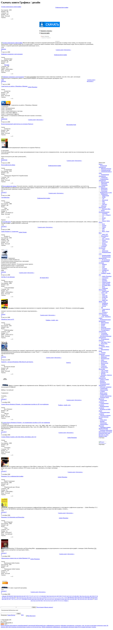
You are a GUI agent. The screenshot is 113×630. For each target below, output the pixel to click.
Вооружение (104, 363)
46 (80, 596)
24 (20, 597)
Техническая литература (103, 166)
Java (103, 230)
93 (80, 597)
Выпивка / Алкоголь (106, 375)
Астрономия (104, 334)
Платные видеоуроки (106, 430)
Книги (100, 164)
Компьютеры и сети (106, 192)
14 (37, 597)
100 (68, 597)
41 (88, 596)
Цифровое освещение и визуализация (12, 54)
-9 (66, 597)
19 (29, 597)
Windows (104, 264)
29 (12, 597)
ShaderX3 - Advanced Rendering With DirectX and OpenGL (17, 362)
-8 (65, 597)
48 (77, 596)
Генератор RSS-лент (104, 433)
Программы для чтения (105, 431)
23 (22, 597)
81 (22, 596)
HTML (104, 197)
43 (85, 596)
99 (70, 597)
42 (87, 596)
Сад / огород (104, 370)
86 (14, 596)
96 (75, 597)
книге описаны (16, 221)
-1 (55, 597)
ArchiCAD (105, 297)
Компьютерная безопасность (105, 257)
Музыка (103, 373)
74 (34, 596)
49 (75, 596)
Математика (105, 322)
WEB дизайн (105, 195)
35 (2, 597)
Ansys (103, 294)
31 (9, 597)
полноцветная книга (41, 548)
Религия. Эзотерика (102, 353)
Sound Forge (105, 291)
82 (21, 596)
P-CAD (104, 298)
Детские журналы (105, 415)
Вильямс (6, 65)
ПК (102, 307)
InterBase (104, 245)
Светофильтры (5, 197)
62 (54, 596)
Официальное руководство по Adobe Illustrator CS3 (15, 558)
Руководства (103, 394)
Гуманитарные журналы (104, 404)
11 (42, 597)
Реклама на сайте (103, 434)
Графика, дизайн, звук (52, 320)
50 (74, 596)
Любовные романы (105, 427)
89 (9, 596)
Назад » (66, 600)
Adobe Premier (23, 232)
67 (45, 596)
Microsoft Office (106, 209)
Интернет (105, 315)
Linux (103, 265)
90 (7, 596)
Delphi (104, 218)
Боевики (102, 421)
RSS (22, 615)
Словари (102, 391)
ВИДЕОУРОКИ (103, 428)
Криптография (106, 255)
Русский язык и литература (104, 330)
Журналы (101, 399)
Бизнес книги (103, 393)
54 (67, 596)
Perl (103, 219)
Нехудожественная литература (105, 336)
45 (82, 596)
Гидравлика (104, 177)
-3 (58, 597)
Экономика (104, 183)
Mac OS (104, 271)
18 (30, 597)
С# (103, 216)
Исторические (105, 358)
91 (83, 597)
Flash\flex (104, 280)
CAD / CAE (104, 292)
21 (25, 597)
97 (73, 597)
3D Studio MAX (44, 277)
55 (65, 596)
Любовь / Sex (104, 372)
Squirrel (3, 314)
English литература (105, 396)
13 (39, 597)
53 (69, 596)
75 (32, 596)
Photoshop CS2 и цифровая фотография (12, 476)
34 (4, 597)
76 (31, 596)
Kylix (103, 224)
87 (12, 596)
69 (42, 596)
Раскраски (103, 382)
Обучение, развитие (105, 387)
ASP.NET (104, 204)
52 (70, 596)
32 (7, 597)
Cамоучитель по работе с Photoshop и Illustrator (14, 86)
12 (40, 597)
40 (90, 596)
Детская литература (102, 377)
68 (44, 596)
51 (72, 596)
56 (64, 596)
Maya (103, 286)
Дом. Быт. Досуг (105, 342)
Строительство (106, 170)
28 (14, 597)
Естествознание (106, 328)
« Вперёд (4, 596)
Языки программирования (104, 211)
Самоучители (106, 309)
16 (34, 597)
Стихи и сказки (104, 379)
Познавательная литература (104, 384)
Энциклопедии (104, 390)
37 (95, 596)
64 (50, 596)
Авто (102, 360)
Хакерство (105, 251)
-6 (62, 597)
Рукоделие (104, 366)
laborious (3, 49)
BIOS (103, 310)
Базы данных (104, 236)
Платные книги (104, 397)
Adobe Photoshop (32, 87)
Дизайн (103, 364)
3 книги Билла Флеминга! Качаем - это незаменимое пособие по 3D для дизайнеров (25, 404)
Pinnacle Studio (106, 282)
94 (78, 597)
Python (104, 227)
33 (5, 597)
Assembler (105, 213)
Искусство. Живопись (103, 344)
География (104, 333)
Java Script (105, 200)
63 (52, 596)
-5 (60, 597)
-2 (56, 597)
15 (35, 597)
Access (104, 243)
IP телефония (106, 260)
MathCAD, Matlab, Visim (103, 300)
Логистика (104, 191)
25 (19, 597)
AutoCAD (104, 295)
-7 (63, 597)
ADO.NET (105, 242)
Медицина (104, 357)
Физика (103, 324)
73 (35, 596)
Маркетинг (104, 188)
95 (77, 597)
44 (83, 596)
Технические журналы (103, 401)
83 (19, 596)
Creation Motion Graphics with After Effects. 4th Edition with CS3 (18, 437)
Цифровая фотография (61, 7)
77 (29, 596)
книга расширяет (31, 77)
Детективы (103, 422)
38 (93, 596)
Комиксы (102, 381)
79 (26, 596)
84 (17, 596)
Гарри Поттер (11, 615)
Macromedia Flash (71, 124)
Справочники (103, 388)
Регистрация (40, 607)
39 (92, 596)
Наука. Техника (105, 355)
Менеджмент (105, 182)
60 (57, 596)
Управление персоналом (103, 185)
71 (39, 596)
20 (27, 597)
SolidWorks (105, 303)
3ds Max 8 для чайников (8, 277)
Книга (10, 385)
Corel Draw (105, 277)
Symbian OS (105, 270)
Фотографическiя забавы (8, 165)
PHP (103, 201)
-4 (59, 597)
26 (17, 597)
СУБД (103, 237)
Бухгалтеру (104, 189)
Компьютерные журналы (104, 407)
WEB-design (104, 194)
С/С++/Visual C (106, 215)
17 (32, 597)
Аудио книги (103, 419)
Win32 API (105, 234)
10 (43, 597)
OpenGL (68, 362)
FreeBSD (104, 268)
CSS (103, 198)
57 (62, 596)
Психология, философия (103, 368)
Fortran (104, 225)
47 (78, 596)
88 (11, 596)
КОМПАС (105, 304)
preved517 (4, 192)
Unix (103, 267)
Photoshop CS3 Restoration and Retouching (12, 517)
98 (72, 597)
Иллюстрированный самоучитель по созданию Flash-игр (17, 124)
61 (55, 596)
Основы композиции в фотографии (11, 6)
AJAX (103, 203)
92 (82, 597)
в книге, (82, 308)
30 (10, 597)
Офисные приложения (102, 206)
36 (97, 596)
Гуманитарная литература (103, 179)
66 (47, 596)
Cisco (103, 249)
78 (27, 596)
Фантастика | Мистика (103, 425)
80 (24, 596)
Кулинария (104, 361)
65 (49, 596)
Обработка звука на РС (7, 319)
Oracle (104, 240)
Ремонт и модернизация (103, 312)
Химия (103, 325)
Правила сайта (103, 436)
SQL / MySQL (106, 239)
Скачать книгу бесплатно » (63, 50)
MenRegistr (4, 119)
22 (24, 597)
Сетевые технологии (102, 247)
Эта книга (11, 308)
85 (16, 596)
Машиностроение (106, 168)
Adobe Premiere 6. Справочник (9, 231)
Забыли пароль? (48, 607)
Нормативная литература (104, 175)
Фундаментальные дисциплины (105, 320)
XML (103, 228)
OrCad (104, 306)
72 (37, 596)
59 (59, 596)
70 (40, 596)
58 (60, 596)
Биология (103, 327)
